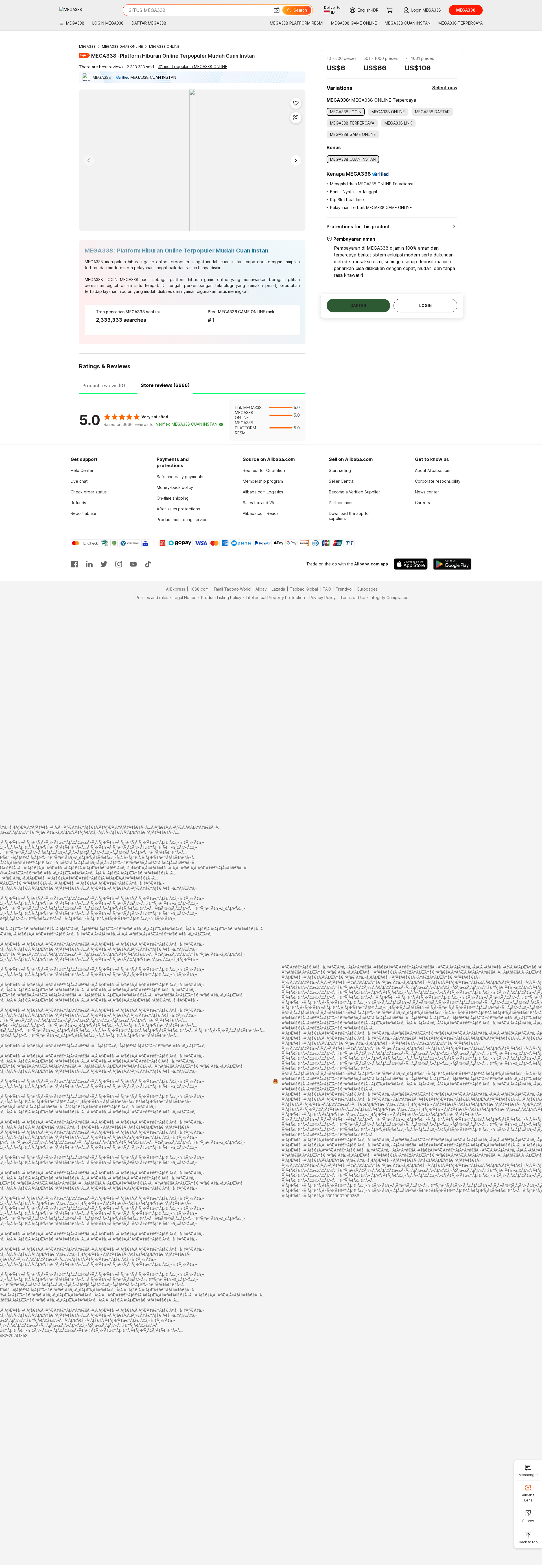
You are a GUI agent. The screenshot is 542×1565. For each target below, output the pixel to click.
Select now (444, 87)
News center (427, 491)
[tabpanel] (192, 420)
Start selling (340, 470)
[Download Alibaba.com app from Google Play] (452, 564)
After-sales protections (178, 508)
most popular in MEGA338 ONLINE (192, 66)
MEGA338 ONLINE (164, 46)
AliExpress (175, 589)
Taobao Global (304, 589)
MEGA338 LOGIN (101, 279)
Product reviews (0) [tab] (103, 385)
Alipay (261, 589)
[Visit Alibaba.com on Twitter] (104, 564)
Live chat (79, 481)
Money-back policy (175, 487)
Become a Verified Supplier (354, 491)
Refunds (78, 502)
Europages (367, 589)
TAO (327, 589)
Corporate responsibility (437, 481)
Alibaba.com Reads (261, 513)
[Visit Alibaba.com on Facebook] (74, 564)
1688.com (199, 589)
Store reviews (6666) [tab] (165, 385)
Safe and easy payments (180, 476)
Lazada (278, 589)
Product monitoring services (183, 519)
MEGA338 (87, 46)
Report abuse (83, 513)
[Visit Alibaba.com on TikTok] (148, 564)
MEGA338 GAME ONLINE (122, 46)
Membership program (263, 481)
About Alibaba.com (432, 470)
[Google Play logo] (70, 9)
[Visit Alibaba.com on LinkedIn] (89, 564)
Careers (422, 502)
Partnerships (340, 502)
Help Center (82, 470)
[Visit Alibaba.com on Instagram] (119, 564)
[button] (276, 10)
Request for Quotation (264, 470)
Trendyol (344, 589)
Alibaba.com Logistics (263, 491)
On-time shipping (173, 498)
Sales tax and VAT (260, 502)
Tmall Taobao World (232, 589)
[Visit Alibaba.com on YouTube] (133, 564)
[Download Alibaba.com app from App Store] (411, 564)
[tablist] (192, 385)
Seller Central (341, 481)
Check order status (89, 491)
